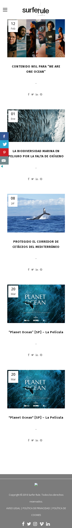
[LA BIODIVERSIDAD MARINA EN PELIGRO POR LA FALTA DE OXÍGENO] (36, 125)
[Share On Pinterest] (4, 152)
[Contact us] (4, 160)
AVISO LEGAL (13, 508)
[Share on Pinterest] (41, 94)
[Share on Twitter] (32, 94)
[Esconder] (2, 167)
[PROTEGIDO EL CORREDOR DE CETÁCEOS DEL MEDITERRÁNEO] (36, 213)
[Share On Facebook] (4, 136)
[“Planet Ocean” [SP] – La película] (36, 304)
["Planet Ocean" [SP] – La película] (36, 389)
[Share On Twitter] (4, 144)
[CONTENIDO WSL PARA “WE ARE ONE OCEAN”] (36, 38)
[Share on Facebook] (28, 94)
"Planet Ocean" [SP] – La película (36, 417)
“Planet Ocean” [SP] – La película (36, 332)
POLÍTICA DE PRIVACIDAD (36, 508)
